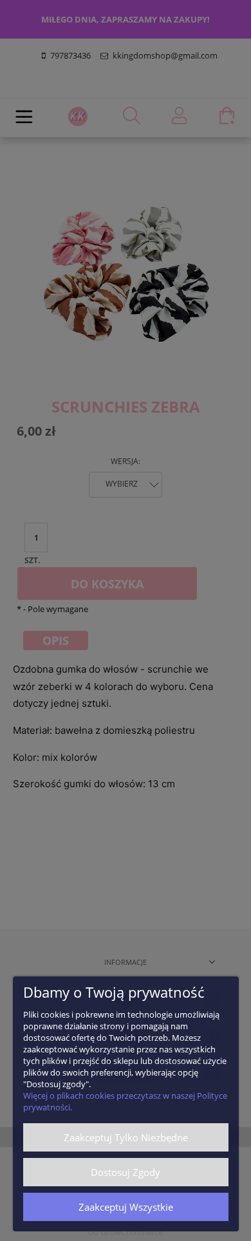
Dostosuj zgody (125, 1172)
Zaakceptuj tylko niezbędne (126, 1137)
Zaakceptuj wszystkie (126, 1206)
